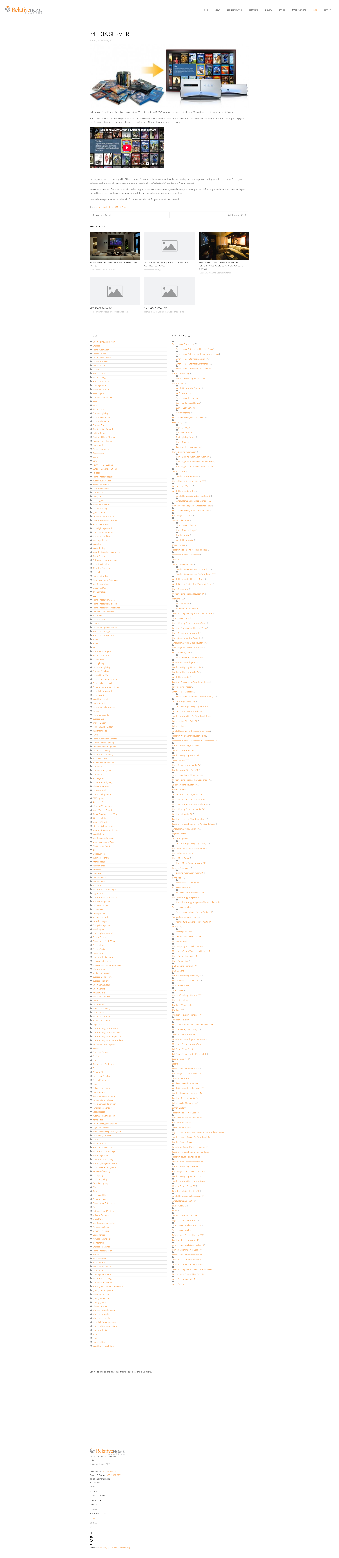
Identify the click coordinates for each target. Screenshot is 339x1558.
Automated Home (101, 1195)
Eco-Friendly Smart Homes (188, 403)
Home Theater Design (102, 1250)
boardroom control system (105, 679)
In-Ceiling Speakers (101, 1215)
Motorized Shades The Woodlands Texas (190, 804)
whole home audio (101, 715)
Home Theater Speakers (103, 635)
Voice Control (99, 1262)
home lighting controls (103, 528)
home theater (99, 659)
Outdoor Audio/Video (102, 1282)
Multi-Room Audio (180, 941)
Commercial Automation (103, 683)
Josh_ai (96, 1254)
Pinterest (97, 869)
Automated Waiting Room (104, 1115)
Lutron (96, 369)
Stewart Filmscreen (101, 1230)
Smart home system (101, 984)
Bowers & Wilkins (100, 361)
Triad (95, 1068)
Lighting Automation (102, 1274)
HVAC (95, 1084)
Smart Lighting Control (103, 429)
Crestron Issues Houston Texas (186, 1156)
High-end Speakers (101, 1127)
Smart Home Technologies (104, 889)
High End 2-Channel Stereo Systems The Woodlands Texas (198, 1132)
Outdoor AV (98, 492)
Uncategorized (178, 545)
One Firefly (103, 1547)
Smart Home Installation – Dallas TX (188, 1245)
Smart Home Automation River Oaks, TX (193, 368)
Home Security (99, 703)
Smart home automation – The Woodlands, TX (192, 1024)
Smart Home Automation (104, 341)
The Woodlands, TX (180, 520)
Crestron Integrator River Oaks (106, 1032)
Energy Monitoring (101, 1080)
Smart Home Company (103, 754)
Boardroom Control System (184, 662)
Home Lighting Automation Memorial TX (190, 1171)
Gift (94, 1187)
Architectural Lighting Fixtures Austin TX (193, 921)
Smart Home (98, 409)
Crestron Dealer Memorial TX (185, 1098)
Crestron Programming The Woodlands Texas (192, 613)
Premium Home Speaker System (107, 1131)
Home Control (99, 373)
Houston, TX (177, 383)
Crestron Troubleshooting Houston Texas (190, 1152)
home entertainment (102, 417)
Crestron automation (102, 961)
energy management (102, 901)
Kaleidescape (98, 453)
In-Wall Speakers (100, 1219)
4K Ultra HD (98, 802)
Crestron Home (99, 1199)
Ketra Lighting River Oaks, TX (185, 721)
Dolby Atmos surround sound (106, 560)
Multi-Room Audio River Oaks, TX (187, 936)
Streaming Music (100, 587)
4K (94, 647)
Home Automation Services (105, 1147)
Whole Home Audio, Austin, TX (185, 828)
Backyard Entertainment (103, 762)
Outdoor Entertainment (103, 397)
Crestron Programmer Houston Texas (189, 735)
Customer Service (100, 1052)
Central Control (99, 937)
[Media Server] (169, 76)
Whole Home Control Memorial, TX (191, 892)
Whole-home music (101, 1306)
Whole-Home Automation (104, 1203)
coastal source (99, 953)
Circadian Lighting (100, 1183)
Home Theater (99, 365)
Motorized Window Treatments (186, 554)
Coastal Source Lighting (103, 1159)
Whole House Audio (101, 504)
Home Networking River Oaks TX (186, 1249)
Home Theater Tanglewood (105, 603)
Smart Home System (181, 652)
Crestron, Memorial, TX (182, 814)
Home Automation (101, 349)
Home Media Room (105, 207)
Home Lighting (99, 1342)
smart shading (99, 548)
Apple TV (97, 643)
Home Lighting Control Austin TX (186, 638)
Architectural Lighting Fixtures (185, 917)
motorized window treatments (106, 552)
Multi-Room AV (183, 603)
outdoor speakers (101, 980)
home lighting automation (104, 1322)
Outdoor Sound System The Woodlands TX (191, 1137)
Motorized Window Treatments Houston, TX (191, 951)
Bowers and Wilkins (101, 536)
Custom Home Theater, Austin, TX (187, 711)
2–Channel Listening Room (105, 1044)
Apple (95, 639)
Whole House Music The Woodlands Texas (191, 731)
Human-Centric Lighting (103, 742)
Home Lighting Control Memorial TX (188, 809)
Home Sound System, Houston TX (187, 1117)
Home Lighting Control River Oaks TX (188, 1073)
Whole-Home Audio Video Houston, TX (193, 496)
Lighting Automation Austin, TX (189, 872)
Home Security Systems (103, 651)
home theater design (102, 564)
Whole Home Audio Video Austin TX (188, 1088)
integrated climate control (104, 826)
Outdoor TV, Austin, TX (182, 1005)
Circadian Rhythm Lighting (104, 746)
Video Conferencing (101, 1171)
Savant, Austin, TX (180, 760)
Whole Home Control (102, 1294)
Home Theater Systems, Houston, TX (188, 481)
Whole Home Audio (101, 389)
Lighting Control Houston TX (184, 1220)
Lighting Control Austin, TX (183, 1186)
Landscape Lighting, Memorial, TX (187, 755)
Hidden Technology (101, 1008)
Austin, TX (176, 926)
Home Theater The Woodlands (106, 607)
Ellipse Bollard (99, 619)
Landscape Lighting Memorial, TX (186, 975)
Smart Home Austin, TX (182, 985)
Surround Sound (100, 917)
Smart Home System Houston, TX (191, 657)
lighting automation (101, 1298)
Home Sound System (181, 1122)
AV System (97, 615)
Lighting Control (100, 385)
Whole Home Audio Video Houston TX (189, 642)
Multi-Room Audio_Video (104, 842)
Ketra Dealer (178, 877)
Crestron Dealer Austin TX (183, 1034)
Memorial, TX (178, 598)
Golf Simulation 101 (235, 215)
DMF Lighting (98, 798)
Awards (96, 1048)
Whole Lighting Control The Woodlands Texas (192, 584)
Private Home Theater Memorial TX (187, 1161)
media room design (101, 973)
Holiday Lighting (183, 412)
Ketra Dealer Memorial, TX (187, 882)
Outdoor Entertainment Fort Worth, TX (193, 569)
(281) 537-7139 (114, 1475)
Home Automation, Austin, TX (185, 956)
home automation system (104, 707)
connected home (100, 905)
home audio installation (103, 1100)
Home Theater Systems (182, 853)
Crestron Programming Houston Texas (189, 628)
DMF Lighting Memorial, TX (184, 965)
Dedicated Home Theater (104, 437)
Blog (315, 10)
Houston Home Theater (103, 611)
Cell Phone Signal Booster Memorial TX (189, 1054)
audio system (98, 778)
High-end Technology (102, 806)
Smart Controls (99, 556)
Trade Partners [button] (299, 10)
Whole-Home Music (101, 786)
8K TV (175, 1210)
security (96, 1334)
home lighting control (102, 691)
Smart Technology (101, 584)
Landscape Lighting (101, 667)
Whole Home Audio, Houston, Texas (188, 579)
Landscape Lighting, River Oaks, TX (187, 745)
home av (96, 711)
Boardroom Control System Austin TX (188, 1039)
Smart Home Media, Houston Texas (188, 417)
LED (94, 595)
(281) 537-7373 (109, 1471)
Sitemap (114, 1547)
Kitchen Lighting (100, 818)
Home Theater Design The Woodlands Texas (110, 311)
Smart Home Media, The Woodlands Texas (191, 510)
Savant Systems (99, 393)
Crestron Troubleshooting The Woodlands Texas (193, 824)
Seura (95, 457)
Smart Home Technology (104, 1151)
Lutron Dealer (178, 1107)
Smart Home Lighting (102, 1278)
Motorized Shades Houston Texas (187, 1044)
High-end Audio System (103, 726)
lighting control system (103, 1290)
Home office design (180, 1000)
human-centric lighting (103, 782)
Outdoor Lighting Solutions (105, 468)
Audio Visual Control (102, 480)
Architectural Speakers (103, 1020)
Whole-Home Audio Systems (188, 388)
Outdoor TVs (98, 766)
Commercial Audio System (104, 1167)
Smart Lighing (99, 988)
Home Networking (152, 269)
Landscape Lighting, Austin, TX (185, 672)
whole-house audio (101, 1318)
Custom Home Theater (103, 532)
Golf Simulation (99, 877)
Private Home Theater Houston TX (187, 1235)
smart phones (99, 913)
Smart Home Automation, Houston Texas (194, 349)
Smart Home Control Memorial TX (187, 1254)
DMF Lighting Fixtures (185, 437)
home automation (101, 484)
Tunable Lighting (100, 508)
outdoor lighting (100, 1179)
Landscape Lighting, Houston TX (186, 1176)
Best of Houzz (99, 885)
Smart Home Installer (181, 1230)
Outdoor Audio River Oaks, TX (185, 770)
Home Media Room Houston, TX (104, 269)
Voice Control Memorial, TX (184, 1279)
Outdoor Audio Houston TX (184, 750)
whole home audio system (104, 1103)
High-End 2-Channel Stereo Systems (215, 272)
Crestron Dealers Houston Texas (186, 1259)
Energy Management (102, 925)
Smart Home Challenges (103, 1064)
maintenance (98, 1242)
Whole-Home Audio (101, 845)
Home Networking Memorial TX (186, 765)
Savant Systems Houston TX (184, 784)
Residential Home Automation (106, 580)
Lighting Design (99, 433)
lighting (96, 1338)
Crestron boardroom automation (107, 687)
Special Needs (99, 1111)
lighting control (99, 512)
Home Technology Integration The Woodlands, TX (198, 902)
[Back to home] (24, 10)
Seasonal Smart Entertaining (189, 608)
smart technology (100, 730)
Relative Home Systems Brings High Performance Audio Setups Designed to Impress (221, 265)
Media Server (122, 207)
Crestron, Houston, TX (182, 1078)
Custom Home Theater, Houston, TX (188, 593)
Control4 (97, 623)
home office (98, 1119)
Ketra (95, 405)
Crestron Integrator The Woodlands (108, 1040)
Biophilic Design (100, 921)
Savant (96, 401)
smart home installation (103, 1346)
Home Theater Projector (103, 476)
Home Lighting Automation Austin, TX (192, 456)
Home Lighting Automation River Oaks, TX (194, 466)
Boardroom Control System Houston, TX (190, 1147)
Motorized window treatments (106, 520)
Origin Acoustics (100, 1024)
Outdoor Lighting (100, 413)
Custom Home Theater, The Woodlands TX (191, 779)
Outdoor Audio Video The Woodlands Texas (191, 716)
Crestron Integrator (101, 1246)
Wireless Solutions (101, 1227)
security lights (99, 865)
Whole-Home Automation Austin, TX (188, 1196)
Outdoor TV (98, 774)
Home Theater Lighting (103, 631)
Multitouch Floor (100, 853)
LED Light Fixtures (184, 931)
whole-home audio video (104, 1310)
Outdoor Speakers (101, 671)
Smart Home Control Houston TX (187, 775)
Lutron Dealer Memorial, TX (184, 1103)
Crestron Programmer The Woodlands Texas (192, 1269)
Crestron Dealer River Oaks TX (185, 1112)
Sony (95, 460)
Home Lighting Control (103, 933)
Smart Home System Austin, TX (185, 1029)
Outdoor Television (180, 1019)
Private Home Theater (182, 686)
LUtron (96, 1139)
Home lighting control (102, 794)
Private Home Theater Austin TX (186, 980)
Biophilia (176, 1063)
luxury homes (99, 1234)
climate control (99, 790)
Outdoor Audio (99, 425)
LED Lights (97, 572)
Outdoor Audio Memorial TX (184, 1215)
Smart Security (99, 1143)
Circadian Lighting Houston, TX (186, 1191)
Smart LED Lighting (101, 750)
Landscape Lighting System (105, 627)
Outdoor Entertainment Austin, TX (187, 1093)
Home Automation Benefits (105, 738)
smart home (98, 544)
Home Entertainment (102, 1266)
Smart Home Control (102, 357)
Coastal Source (99, 353)
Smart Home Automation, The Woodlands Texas (197, 354)
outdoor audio (99, 718)
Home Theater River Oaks (104, 599)
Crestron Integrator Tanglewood (107, 1036)
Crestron (97, 345)
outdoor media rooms (102, 976)
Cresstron (97, 873)
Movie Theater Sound (102, 810)
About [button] (217, 10)
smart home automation (103, 516)
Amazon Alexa (99, 992)
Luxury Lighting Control (186, 407)
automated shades (101, 524)
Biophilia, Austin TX (180, 1058)
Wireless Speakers (101, 449)
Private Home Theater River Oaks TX (188, 1274)
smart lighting (99, 834)
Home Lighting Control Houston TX (187, 647)
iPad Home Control (101, 996)
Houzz (95, 1060)
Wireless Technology (102, 1238)
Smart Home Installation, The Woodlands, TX (195, 696)
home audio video (101, 421)
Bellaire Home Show (101, 1088)
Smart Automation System (104, 1223)
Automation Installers (102, 758)
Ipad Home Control (103, 215)
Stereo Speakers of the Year (105, 814)
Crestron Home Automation (188, 447)
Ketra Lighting (99, 500)
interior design (99, 861)
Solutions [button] (253, 10)
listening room (99, 969)
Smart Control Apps (101, 1016)
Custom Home (99, 945)
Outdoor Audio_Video (102, 770)
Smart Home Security (102, 655)
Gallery (268, 10)
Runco (95, 734)
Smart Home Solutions (186, 525)
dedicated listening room (104, 1096)
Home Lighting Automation (105, 1163)
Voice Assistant (99, 1258)
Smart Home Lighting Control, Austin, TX (194, 912)
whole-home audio (101, 1314)
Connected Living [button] (234, 10)
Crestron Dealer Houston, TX (185, 1240)
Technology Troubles (102, 1135)
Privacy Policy (125, 1547)
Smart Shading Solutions (103, 838)
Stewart (96, 1191)
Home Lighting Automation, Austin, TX (189, 946)
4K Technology (99, 591)
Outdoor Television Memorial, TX (186, 1014)
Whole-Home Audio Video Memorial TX (193, 500)
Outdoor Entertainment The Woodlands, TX (195, 574)
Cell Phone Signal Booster (183, 1049)
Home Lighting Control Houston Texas (189, 623)
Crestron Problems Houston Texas (187, 1264)
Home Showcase (100, 1092)
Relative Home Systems (103, 464)
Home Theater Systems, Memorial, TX (188, 848)
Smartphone (98, 1004)
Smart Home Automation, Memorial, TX (193, 363)
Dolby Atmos (98, 496)
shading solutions (100, 540)
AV (94, 1207)
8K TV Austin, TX (179, 1205)
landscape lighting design (104, 957)
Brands (282, 10)
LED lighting (98, 1175)
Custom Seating (100, 949)
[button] (91, 1526)
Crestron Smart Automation (105, 897)
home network (99, 909)
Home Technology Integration (185, 897)
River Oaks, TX (178, 422)
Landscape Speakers (102, 1076)
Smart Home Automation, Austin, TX (192, 358)
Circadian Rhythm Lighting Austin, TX (192, 843)
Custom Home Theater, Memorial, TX (188, 794)
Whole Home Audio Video (104, 941)
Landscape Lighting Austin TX (185, 1166)
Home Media (98, 445)
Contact (327, 10)
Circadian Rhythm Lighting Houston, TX (193, 706)
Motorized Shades (101, 488)
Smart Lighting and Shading (105, 1123)
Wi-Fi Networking (184, 393)
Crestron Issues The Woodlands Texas (189, 819)
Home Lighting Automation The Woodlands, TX (197, 461)
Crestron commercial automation (107, 965)
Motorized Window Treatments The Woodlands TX (194, 740)
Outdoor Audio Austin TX (187, 476)
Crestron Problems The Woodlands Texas (190, 682)
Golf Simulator (99, 881)
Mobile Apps (98, 929)
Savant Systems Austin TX (183, 1127)
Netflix (95, 1000)
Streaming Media (100, 1155)
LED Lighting (98, 663)
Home (205, 10)
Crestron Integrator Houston (105, 1028)
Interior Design (99, 722)
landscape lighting (101, 1330)
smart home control (101, 699)
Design (96, 1056)
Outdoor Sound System (103, 1211)
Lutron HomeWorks (101, 675)
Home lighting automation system (108, 1286)
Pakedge (96, 472)
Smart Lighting (99, 377)
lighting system (99, 1302)
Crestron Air (98, 1072)
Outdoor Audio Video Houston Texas (188, 1181)
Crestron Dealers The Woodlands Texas (189, 549)
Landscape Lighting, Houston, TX (190, 378)
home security (99, 695)
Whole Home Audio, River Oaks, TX (187, 1083)
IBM (94, 849)
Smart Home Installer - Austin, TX (187, 1225)
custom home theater (102, 441)
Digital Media (98, 893)
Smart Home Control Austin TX (185, 1068)
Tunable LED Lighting (102, 1107)
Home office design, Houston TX (186, 995)
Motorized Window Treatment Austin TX (190, 799)
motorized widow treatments (105, 830)
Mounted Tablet (100, 822)
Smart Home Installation (183, 691)
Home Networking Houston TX (185, 633)
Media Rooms (99, 1270)
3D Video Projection (101, 307)
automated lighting (101, 857)
